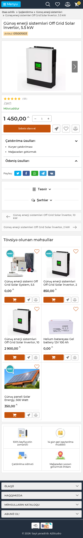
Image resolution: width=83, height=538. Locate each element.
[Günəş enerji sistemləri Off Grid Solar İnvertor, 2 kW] (60, 263)
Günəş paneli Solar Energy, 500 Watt (17, 400)
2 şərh (7, 103)
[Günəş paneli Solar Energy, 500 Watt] (21, 378)
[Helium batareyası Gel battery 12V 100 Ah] (60, 321)
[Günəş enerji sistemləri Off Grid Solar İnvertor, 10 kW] (21, 321)
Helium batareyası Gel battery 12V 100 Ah (58, 343)
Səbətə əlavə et (27, 128)
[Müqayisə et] (76, 128)
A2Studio (55, 533)
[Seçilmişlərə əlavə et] (66, 128)
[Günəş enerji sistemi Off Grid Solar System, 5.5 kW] (21, 263)
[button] (75, 66)
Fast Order (56, 128)
